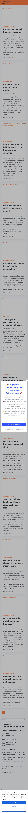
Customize (14, 806)
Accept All (14, 802)
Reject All (14, 810)
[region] (14, 801)
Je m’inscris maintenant (14, 424)
